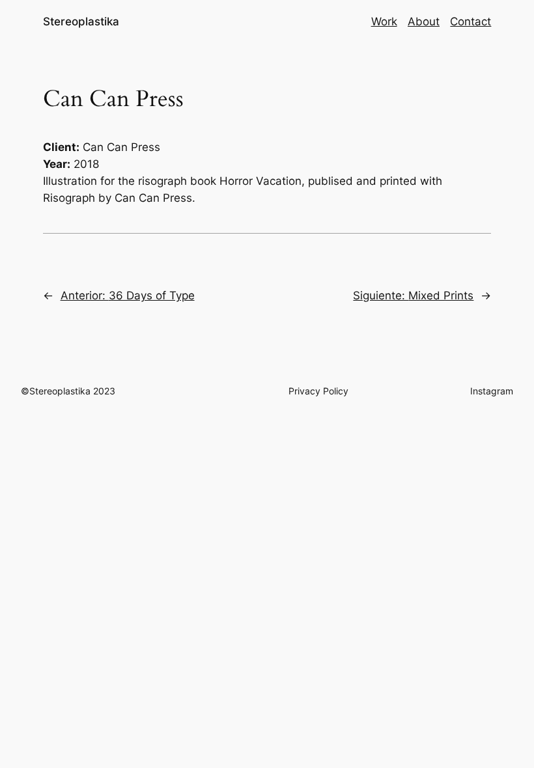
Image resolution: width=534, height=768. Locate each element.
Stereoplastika (81, 21)
